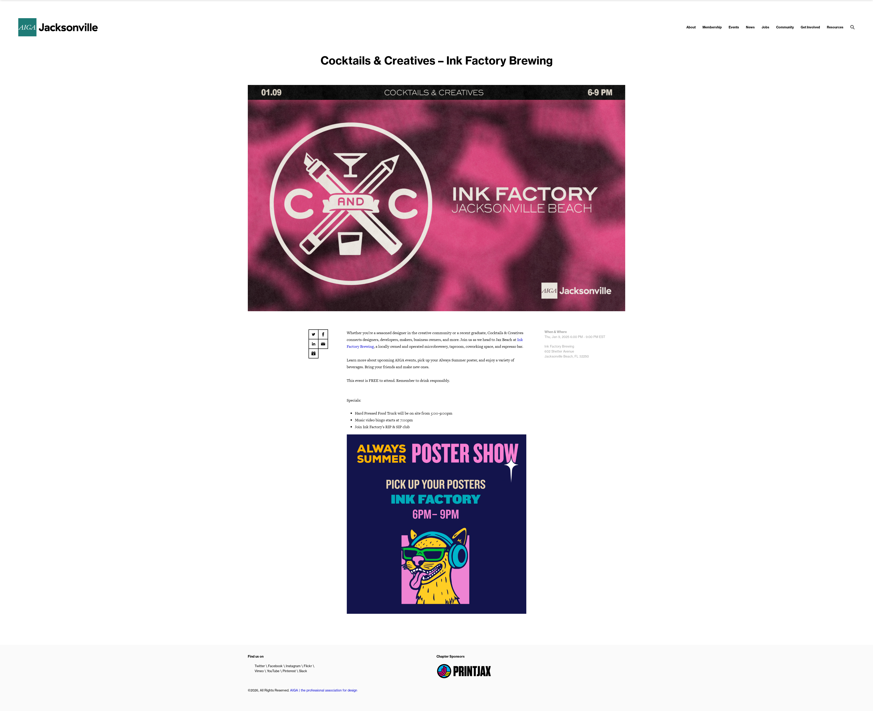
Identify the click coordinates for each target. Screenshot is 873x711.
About (691, 27)
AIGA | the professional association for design (323, 690)
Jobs (765, 27)
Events (734, 27)
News (750, 27)
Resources (835, 27)
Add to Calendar (313, 352)
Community (785, 27)
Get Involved (810, 27)
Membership (712, 27)
